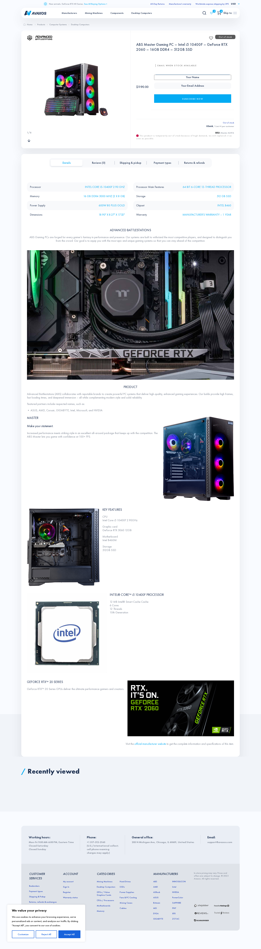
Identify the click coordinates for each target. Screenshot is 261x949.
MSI (155, 908)
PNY (174, 908)
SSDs (122, 886)
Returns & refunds (194, 163)
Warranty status (70, 897)
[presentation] (29, 125)
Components (117, 13)
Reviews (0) (98, 163)
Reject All (46, 934)
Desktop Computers (141, 13)
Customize (23, 934)
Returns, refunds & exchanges (43, 902)
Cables (123, 908)
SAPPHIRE (176, 902)
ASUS (156, 897)
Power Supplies (127, 892)
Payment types (162, 163)
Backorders (34, 886)
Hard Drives (125, 881)
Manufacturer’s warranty (180, 3)
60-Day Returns (157, 3)
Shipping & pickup (130, 163)
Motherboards (103, 905)
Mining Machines (94, 13)
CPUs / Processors (105, 900)
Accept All (69, 934)
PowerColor (177, 897)
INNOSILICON (179, 881)
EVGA (156, 913)
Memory (100, 911)
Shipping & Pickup (37, 896)
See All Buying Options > (95, 3)
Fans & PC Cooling (128, 897)
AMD (155, 886)
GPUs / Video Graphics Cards (104, 893)
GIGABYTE (158, 918)
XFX (174, 913)
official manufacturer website (150, 744)
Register (67, 892)
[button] (210, 37)
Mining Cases (126, 902)
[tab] (67, 163)
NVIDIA (175, 892)
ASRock (156, 892)
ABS (155, 881)
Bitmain (156, 902)
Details (66, 163)
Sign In (66, 886)
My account (68, 881)
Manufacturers (69, 13)
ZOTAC (175, 918)
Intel (174, 886)
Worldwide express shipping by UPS (212, 3)
